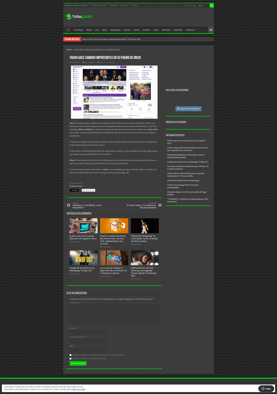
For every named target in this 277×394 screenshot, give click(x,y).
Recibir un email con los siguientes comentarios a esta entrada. (98, 355)
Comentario (74, 303)
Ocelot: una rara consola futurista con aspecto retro (83, 237)
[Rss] (185, 5)
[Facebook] (192, 5)
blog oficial (153, 129)
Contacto (134, 5)
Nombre (74, 328)
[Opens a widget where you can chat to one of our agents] (266, 389)
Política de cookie (78, 389)
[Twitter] (194, 5)
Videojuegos (115, 30)
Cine (97, 30)
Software (146, 30)
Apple (104, 30)
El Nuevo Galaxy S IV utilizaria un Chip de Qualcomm (141, 205)
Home (69, 50)
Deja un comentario (107, 62)
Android (127, 30)
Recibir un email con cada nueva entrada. (89, 358)
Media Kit (123, 5)
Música (89, 30)
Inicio (68, 30)
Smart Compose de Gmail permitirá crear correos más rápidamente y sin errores (113, 240)
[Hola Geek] (78, 16)
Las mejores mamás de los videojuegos (97, 39)
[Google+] (188, 5)
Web (71, 346)
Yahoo (72, 123)
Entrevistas (166, 30)
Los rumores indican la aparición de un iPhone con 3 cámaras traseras (113, 270)
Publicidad (113, 5)
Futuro (156, 30)
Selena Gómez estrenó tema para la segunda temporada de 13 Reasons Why (144, 272)
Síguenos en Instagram (190, 109)
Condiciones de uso (98, 5)
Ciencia (137, 30)
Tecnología (78, 30)
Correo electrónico (78, 337)
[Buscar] (212, 5)
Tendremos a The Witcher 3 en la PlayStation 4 (87, 205)
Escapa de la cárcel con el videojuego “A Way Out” (82, 269)
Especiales (178, 30)
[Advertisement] (159, 17)
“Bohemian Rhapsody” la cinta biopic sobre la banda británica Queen (144, 238)
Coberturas (190, 30)
